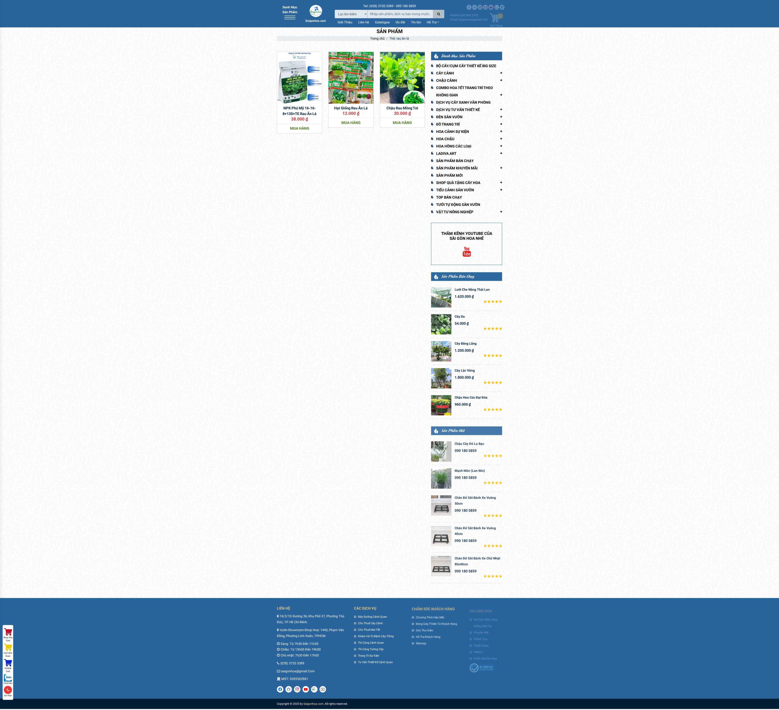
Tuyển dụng (481, 642)
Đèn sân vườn (449, 117)
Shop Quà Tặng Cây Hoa (458, 183)
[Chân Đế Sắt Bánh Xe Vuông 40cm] (441, 535)
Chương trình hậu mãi (430, 616)
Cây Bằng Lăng (466, 343)
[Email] (485, 4)
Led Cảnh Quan (8, 654)
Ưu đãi (400, 22)
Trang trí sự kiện (368, 655)
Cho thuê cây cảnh (370, 623)
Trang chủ (377, 38)
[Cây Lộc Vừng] (441, 378)
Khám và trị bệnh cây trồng (376, 636)
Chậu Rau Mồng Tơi (402, 108)
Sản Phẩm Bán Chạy (455, 161)
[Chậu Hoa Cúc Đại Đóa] (441, 405)
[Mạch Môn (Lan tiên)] (441, 478)
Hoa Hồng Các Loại (453, 146)
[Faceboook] (469, 4)
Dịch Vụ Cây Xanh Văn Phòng (463, 102)
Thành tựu (480, 636)
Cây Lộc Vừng (465, 370)
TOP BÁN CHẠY (449, 197)
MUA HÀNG (299, 128)
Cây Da (460, 316)
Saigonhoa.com (313, 703)
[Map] (502, 4)
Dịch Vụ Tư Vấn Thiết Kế (458, 110)
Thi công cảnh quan (371, 642)
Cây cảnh (445, 73)
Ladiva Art (446, 153)
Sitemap (421, 642)
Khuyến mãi (481, 629)
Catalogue (382, 22)
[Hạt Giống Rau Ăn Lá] (350, 77)
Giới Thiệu (345, 22)
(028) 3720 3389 (292, 663)
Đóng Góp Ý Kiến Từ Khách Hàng (436, 623)
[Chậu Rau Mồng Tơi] (402, 77)
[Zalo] (496, 4)
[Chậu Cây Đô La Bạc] (441, 451)
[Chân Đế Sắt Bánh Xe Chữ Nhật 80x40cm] (441, 565)
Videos (478, 649)
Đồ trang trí (448, 124)
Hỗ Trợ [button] (432, 22)
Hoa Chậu (445, 139)
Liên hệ (363, 22)
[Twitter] (474, 4)
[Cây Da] (441, 324)
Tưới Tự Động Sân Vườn (458, 204)
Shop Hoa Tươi (7, 639)
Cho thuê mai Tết (369, 629)
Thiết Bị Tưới (7, 669)
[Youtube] (490, 4)
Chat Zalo (8, 683)
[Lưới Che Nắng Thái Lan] (441, 297)
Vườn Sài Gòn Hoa (485, 655)
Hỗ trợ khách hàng (428, 636)
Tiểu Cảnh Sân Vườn (455, 190)
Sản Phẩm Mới (449, 175)
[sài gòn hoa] (315, 13)
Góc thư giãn (424, 629)
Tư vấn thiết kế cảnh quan (375, 662)
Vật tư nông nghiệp (454, 212)
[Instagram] (480, 4)
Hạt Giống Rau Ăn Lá (351, 108)
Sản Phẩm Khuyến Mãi (457, 168)
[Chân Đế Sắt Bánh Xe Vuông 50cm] (441, 505)
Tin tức (416, 22)
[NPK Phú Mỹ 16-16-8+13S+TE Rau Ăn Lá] (299, 77)
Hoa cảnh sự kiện (452, 131)
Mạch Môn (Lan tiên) (470, 470)
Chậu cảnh (446, 80)
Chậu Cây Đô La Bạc (469, 443)
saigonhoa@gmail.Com (298, 671)
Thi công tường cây (371, 649)
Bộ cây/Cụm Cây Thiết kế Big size (466, 66)
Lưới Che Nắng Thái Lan (472, 289)
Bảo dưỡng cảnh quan (372, 616)
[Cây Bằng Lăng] (441, 351)
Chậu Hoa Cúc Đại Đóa (471, 397)
